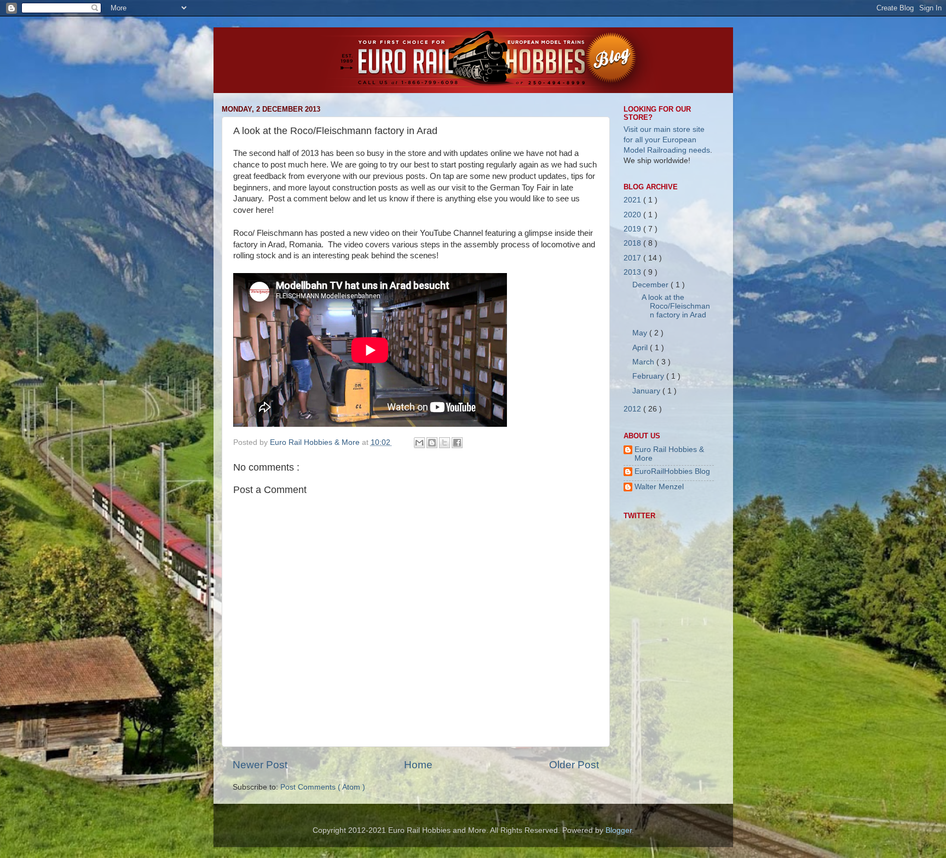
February (649, 376)
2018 (633, 243)
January (647, 391)
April (641, 348)
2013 (633, 272)
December (651, 285)
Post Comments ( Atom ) (322, 787)
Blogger (618, 830)
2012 (633, 409)
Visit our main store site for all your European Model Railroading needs (667, 139)
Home (418, 764)
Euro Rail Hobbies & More (316, 442)
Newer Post (260, 764)
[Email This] (419, 442)
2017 (633, 258)
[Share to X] (444, 442)
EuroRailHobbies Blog (672, 471)
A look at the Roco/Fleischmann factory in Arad (676, 306)
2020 (633, 215)
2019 (633, 229)
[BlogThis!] (431, 442)
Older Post (574, 764)
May (640, 333)
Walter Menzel (659, 487)
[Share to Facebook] (457, 442)
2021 (633, 200)
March (644, 362)
